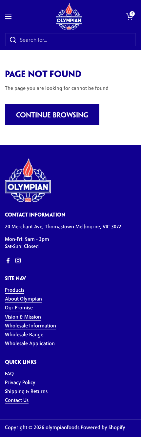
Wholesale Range (24, 335)
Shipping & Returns (26, 391)
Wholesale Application (30, 344)
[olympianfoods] (68, 16)
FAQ (9, 374)
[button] (129, 16)
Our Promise (19, 308)
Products (14, 290)
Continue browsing (52, 115)
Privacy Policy (20, 383)
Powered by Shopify (103, 428)
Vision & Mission (23, 317)
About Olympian (23, 299)
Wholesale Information (30, 326)
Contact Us (17, 400)
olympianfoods (62, 428)
